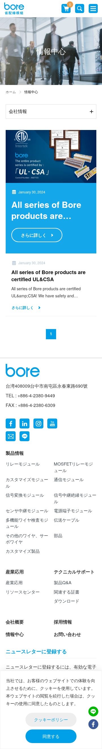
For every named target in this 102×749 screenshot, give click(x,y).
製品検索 (79, 8)
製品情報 (15, 453)
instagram (38, 423)
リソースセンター (23, 592)
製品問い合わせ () (70, 5)
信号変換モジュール (25, 495)
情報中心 (15, 634)
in (24, 423)
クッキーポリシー (51, 719)
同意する (51, 736)
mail (11, 436)
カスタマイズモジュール (27, 482)
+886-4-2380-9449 (36, 395)
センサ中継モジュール (27, 510)
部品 (58, 535)
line (24, 436)
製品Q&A (62, 582)
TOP (93, 737)
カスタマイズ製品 (23, 551)
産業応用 (15, 571)
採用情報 (63, 621)
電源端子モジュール (73, 510)
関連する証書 (66, 592)
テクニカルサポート (74, 571)
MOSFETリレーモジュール (73, 467)
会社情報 (18, 111)
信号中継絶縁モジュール (75, 498)
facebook (11, 423)
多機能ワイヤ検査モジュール (27, 523)
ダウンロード (66, 601)
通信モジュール (69, 479)
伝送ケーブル (66, 520)
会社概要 (15, 621)
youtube (52, 423)
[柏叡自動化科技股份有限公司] (14, 9)
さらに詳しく (33, 235)
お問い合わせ (67, 634)
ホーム (11, 91)
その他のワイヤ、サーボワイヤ (27, 538)
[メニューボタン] (93, 8)
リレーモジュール (23, 464)
